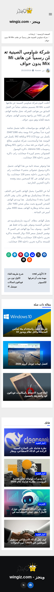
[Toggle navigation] (50, 14)
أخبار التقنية (40, 443)
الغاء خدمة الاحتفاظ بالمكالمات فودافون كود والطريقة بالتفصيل (27, 394)
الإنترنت (42, 504)
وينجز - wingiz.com (25, 21)
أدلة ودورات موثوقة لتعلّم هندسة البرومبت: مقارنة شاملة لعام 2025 (28, 480)
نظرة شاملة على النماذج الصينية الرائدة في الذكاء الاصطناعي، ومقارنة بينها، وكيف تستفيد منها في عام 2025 (27, 451)
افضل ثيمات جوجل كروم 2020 (31, 363)
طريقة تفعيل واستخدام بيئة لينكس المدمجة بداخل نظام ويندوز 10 (29, 330)
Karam (38, 70)
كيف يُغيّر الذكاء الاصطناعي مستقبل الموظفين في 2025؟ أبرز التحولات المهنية (28, 542)
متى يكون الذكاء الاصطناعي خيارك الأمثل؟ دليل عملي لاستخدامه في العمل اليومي (28, 512)
